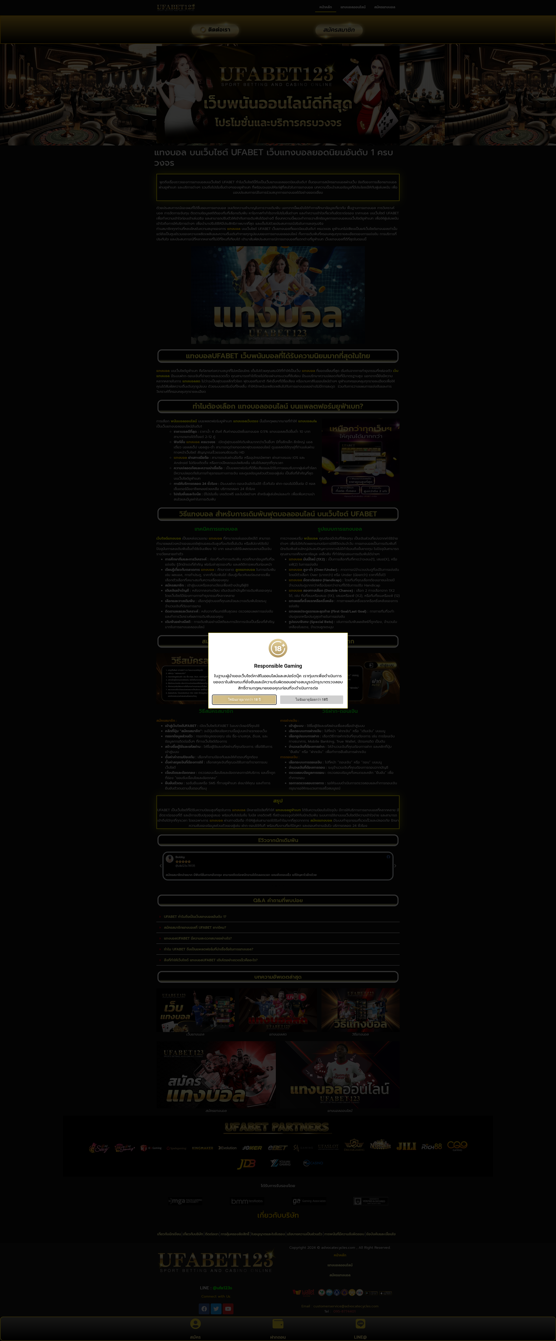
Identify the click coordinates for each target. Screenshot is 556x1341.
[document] (278, 670)
